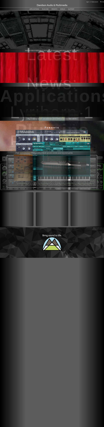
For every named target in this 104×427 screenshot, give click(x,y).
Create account (94, 2)
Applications (34, 9)
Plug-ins (45, 9)
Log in (87, 2)
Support (71, 9)
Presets (54, 9)
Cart (103, 2)
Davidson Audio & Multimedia (52, 5)
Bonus (62, 9)
